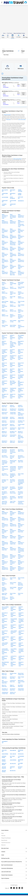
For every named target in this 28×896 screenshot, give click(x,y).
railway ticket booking (17, 158)
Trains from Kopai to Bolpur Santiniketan (11, 734)
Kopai (18, 85)
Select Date (23, 85)
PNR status (8, 119)
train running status (22, 119)
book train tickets (7, 114)
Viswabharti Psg (5, 99)
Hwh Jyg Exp (5, 82)
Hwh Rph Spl (5, 91)
